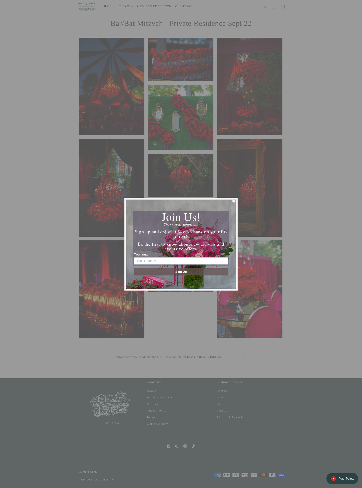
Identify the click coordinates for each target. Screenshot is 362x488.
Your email (141, 254)
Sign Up (181, 271)
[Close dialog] (234, 201)
